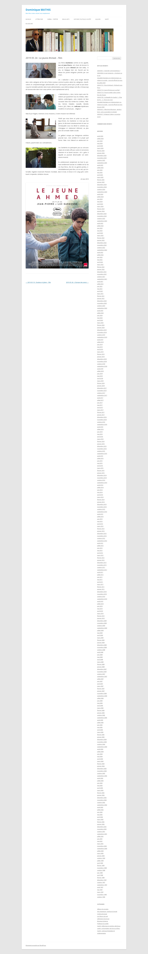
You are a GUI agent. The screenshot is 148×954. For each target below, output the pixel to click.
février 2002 (100, 822)
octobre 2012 (101, 538)
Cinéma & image (102, 914)
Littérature (39, 19)
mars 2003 (100, 790)
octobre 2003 (101, 773)
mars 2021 (100, 294)
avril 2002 (100, 817)
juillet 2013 (100, 516)
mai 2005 (99, 727)
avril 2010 (100, 611)
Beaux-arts (65, 19)
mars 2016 (100, 439)
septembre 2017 (102, 395)
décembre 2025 (102, 155)
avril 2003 (100, 788)
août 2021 (100, 281)
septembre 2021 (102, 279)
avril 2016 (100, 436)
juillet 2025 (100, 168)
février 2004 (100, 764)
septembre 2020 (102, 308)
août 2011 (100, 572)
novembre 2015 (102, 449)
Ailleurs (97, 19)
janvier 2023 (101, 240)
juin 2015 (99, 461)
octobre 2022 (101, 247)
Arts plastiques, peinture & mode (107, 911)
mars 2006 (100, 708)
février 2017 (100, 412)
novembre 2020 (102, 303)
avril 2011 (100, 582)
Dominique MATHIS (38, 10)
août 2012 (100, 543)
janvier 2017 (101, 415)
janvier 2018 (101, 386)
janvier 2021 (101, 298)
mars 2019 (100, 352)
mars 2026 (100, 148)
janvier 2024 (101, 211)
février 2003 (100, 793)
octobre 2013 (101, 509)
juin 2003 (99, 783)
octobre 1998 (101, 870)
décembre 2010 (102, 592)
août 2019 (100, 340)
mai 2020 (99, 318)
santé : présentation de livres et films (108, 928)
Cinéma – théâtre (52, 19)
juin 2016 (99, 432)
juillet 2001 (100, 836)
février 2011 (100, 587)
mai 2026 (99, 143)
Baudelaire (29, 24)
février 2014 (100, 499)
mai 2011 (99, 579)
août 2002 (100, 807)
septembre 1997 (102, 885)
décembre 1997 (102, 880)
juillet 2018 (100, 371)
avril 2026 (100, 146)
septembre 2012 (102, 541)
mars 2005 (100, 732)
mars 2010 (100, 613)
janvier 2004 (101, 766)
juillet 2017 (100, 400)
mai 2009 (99, 633)
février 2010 (100, 616)
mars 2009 (100, 638)
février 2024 (100, 209)
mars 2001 (100, 844)
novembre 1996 (102, 894)
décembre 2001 (102, 827)
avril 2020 (100, 320)
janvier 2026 (101, 153)
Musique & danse (102, 921)
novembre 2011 (102, 565)
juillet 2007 (100, 679)
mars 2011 (100, 584)
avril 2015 (100, 466)
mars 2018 (100, 381)
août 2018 (100, 369)
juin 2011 (99, 577)
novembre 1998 (102, 868)
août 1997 (100, 887)
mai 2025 (99, 172)
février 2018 (100, 383)
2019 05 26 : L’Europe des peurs (77, 282)
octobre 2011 (101, 567)
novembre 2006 (102, 693)
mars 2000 (100, 853)
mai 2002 (99, 814)
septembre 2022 (102, 250)
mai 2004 (99, 756)
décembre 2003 (102, 768)
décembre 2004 (102, 739)
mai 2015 (99, 463)
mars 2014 (100, 497)
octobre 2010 (101, 596)
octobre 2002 (101, 802)
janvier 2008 (101, 667)
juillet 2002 (100, 810)
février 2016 (100, 441)
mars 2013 (100, 526)
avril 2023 (100, 233)
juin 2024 (99, 199)
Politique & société (102, 924)
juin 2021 (99, 286)
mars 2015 (100, 468)
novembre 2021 (102, 274)
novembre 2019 (102, 332)
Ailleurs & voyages (102, 909)
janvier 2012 (101, 560)
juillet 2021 (100, 284)
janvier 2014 (101, 502)
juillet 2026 (100, 138)
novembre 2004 (102, 742)
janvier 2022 (101, 269)
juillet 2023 (100, 226)
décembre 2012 (102, 533)
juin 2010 (99, 606)
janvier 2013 (101, 531)
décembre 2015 (102, 446)
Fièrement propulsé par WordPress (36, 945)
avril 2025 (100, 175)
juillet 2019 (100, 342)
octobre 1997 (101, 882)
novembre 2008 (102, 647)
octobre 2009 (101, 625)
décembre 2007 (102, 669)
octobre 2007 (101, 674)
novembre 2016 (102, 420)
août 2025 (100, 165)
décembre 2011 (102, 562)
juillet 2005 (100, 722)
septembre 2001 (102, 834)
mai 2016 (99, 434)
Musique (28, 19)
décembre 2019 (102, 330)
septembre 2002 (102, 805)
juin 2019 (99, 344)
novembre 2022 (102, 245)
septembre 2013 (102, 512)
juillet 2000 (100, 851)
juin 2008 (99, 655)
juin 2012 (99, 548)
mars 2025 (100, 177)
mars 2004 (100, 761)
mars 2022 (100, 264)
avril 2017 (100, 407)
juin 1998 (99, 873)
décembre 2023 (102, 214)
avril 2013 (100, 524)
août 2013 (100, 514)
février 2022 (100, 267)
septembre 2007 (102, 676)
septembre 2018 (102, 366)
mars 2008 (100, 662)
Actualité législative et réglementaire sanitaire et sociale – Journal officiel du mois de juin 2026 (109, 104)
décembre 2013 (102, 504)
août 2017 (100, 398)
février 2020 (100, 325)
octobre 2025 (101, 160)
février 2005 (100, 735)
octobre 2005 (101, 715)
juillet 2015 (100, 458)
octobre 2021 (101, 277)
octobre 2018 (101, 364)
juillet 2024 (100, 197)
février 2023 (100, 238)
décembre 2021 (102, 272)
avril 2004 (100, 759)
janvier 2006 (101, 713)
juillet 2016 (100, 429)
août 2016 (100, 427)
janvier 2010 (101, 618)
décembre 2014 (102, 475)
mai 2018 (99, 376)
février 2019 (100, 354)
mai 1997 (99, 890)
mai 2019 (99, 347)
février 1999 (100, 865)
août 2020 (100, 310)
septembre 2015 (102, 453)
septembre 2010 (102, 599)
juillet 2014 (100, 487)
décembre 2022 (102, 243)
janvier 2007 (101, 691)
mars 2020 (100, 323)
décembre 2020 (102, 301)
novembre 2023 (102, 216)
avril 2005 (100, 730)
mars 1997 (100, 892)
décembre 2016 (102, 417)
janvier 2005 (101, 737)
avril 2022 (100, 262)
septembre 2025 (102, 163)
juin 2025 (99, 170)
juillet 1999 (100, 861)
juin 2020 (99, 315)
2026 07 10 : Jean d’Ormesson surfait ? (108, 90)
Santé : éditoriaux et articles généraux (108, 926)
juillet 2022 (100, 255)
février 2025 (100, 180)
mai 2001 (99, 841)
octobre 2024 (101, 189)
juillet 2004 (100, 751)
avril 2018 (100, 378)
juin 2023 (99, 228)
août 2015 (100, 456)
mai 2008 (99, 657)
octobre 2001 (101, 831)
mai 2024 (99, 201)
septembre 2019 (102, 337)
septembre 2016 (102, 424)
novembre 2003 (102, 771)
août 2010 (100, 601)
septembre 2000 (102, 848)
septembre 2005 (102, 718)
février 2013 (100, 529)
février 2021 (100, 296)
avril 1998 (100, 875)
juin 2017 (99, 403)
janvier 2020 (101, 327)
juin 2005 (99, 725)
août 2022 (100, 252)
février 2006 (100, 710)
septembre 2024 (102, 192)
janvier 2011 (101, 589)
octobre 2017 (101, 393)
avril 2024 (100, 204)
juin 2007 (99, 681)
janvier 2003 (101, 795)
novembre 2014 (102, 478)
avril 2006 (100, 705)
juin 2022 (99, 257)
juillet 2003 (100, 781)
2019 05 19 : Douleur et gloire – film (38, 282)
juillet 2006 (100, 698)
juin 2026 (99, 141)
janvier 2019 (101, 357)
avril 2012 (100, 553)
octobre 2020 (101, 306)
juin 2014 (99, 490)
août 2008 (100, 652)
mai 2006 (99, 703)
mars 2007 (100, 686)
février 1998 (100, 877)
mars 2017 (100, 410)
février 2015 (100, 470)
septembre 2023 (102, 221)
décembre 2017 (102, 388)
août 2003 (100, 778)
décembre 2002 (102, 798)
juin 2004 (99, 754)
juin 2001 (99, 839)
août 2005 (100, 720)
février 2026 (100, 151)
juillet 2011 (100, 575)
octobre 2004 (101, 744)
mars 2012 (100, 555)
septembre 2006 (102, 696)
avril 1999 (100, 863)
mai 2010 (99, 609)
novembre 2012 (102, 536)
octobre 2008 (101, 650)
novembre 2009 (102, 623)
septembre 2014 (102, 483)
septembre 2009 (102, 628)
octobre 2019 (101, 335)
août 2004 (100, 749)
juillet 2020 (100, 313)
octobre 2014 (101, 480)
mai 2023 (99, 231)
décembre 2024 (102, 184)
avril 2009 (100, 635)
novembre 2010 (102, 594)
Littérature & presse (103, 919)
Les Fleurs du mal (102, 916)
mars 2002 (100, 819)
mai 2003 (99, 785)
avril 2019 (100, 349)
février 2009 (100, 640)
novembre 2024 (102, 187)
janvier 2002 (101, 824)
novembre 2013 (102, 507)
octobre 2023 (101, 218)
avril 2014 (100, 495)
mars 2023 (100, 235)
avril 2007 (100, 684)
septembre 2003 (102, 776)
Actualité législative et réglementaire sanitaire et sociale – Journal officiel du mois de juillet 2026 (109, 80)
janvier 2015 (101, 473)
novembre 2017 (102, 390)
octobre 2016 (101, 422)
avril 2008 (100, 659)
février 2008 (100, 664)
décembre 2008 (102, 645)
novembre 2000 (102, 846)
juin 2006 (99, 701)
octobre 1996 (101, 897)
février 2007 (100, 688)
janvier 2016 (101, 444)
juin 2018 (99, 373)
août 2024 (100, 194)
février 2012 (100, 558)
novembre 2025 (102, 158)
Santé (107, 19)
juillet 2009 (100, 630)
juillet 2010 (100, 604)
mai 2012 (99, 550)
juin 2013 (99, 519)
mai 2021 (99, 289)
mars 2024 (100, 206)
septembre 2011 (102, 570)
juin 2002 (99, 812)
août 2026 (100, 136)
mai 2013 (99, 521)
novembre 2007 (102, 672)
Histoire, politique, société (82, 19)
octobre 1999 (101, 858)
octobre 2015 (101, 451)
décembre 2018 (102, 359)
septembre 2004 (102, 747)
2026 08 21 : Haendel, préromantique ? (108, 71)
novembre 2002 (102, 800)
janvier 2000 (101, 856)
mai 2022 (99, 260)
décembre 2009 (102, 621)
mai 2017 (99, 405)
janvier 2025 (101, 182)
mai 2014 (99, 492)
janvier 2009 (101, 642)
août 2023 (100, 223)
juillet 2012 (100, 546)
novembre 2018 (102, 361)
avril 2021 (100, 291)
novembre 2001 (102, 829)
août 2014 (100, 485)
